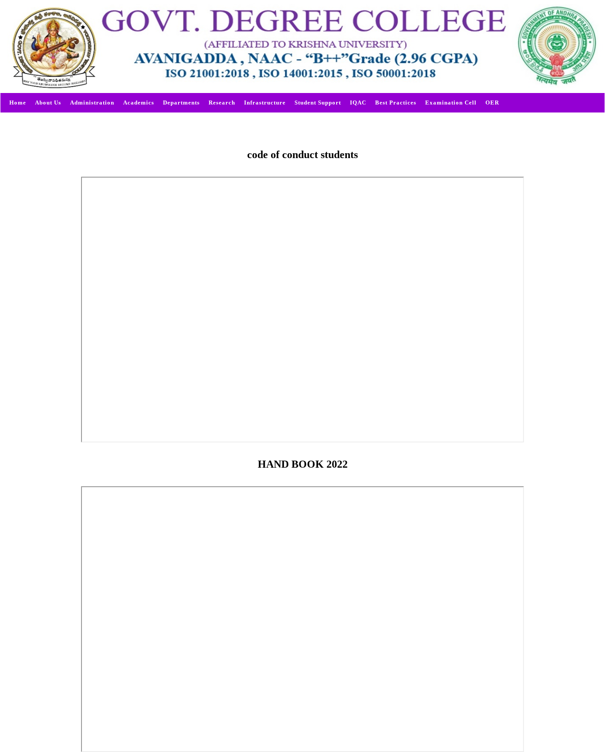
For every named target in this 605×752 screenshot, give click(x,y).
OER (492, 102)
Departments (181, 102)
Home (17, 102)
